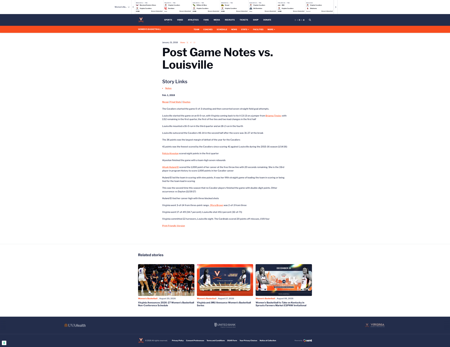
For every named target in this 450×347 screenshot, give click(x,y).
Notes (168, 88)
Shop (255, 20)
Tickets (244, 20)
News (234, 29)
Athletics (193, 20)
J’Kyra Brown (216, 205)
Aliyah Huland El (170, 167)
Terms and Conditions (216, 340)
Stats (244, 29)
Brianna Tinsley (273, 115)
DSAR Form (232, 340)
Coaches (208, 29)
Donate (267, 20)
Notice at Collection (268, 340)
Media (217, 20)
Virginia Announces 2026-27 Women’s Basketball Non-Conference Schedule (166, 304)
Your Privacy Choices (248, 340)
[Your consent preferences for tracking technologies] (4, 343)
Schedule (222, 29)
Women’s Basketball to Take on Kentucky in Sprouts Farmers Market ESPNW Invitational (281, 304)
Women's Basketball (148, 298)
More (270, 29)
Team (196, 29)
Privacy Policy (178, 340)
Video (180, 20)
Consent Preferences (195, 340)
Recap (165, 102)
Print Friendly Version (173, 225)
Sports (168, 20)
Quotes (186, 102)
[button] (133, 7)
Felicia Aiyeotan (170, 153)
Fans (206, 20)
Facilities (258, 29)
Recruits (230, 20)
